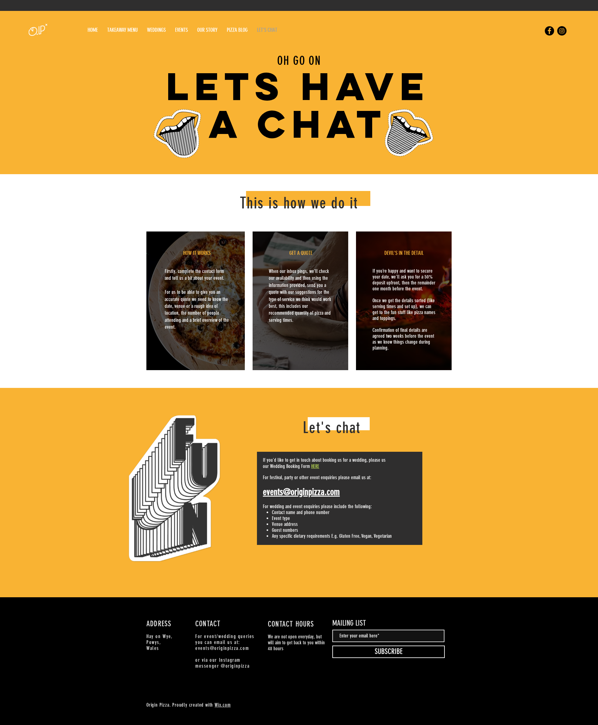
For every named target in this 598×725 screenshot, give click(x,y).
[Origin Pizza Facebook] (549, 31)
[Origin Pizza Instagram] (562, 31)
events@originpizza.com (222, 648)
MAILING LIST (349, 623)
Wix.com (223, 705)
